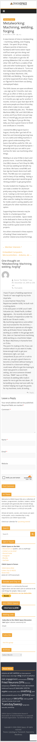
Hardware (31, 686)
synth (31, 699)
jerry (19, 34)
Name (5, 440)
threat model (16, 701)
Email (4, 451)
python (4, 699)
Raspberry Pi (9, 699)
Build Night (14, 676)
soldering (26, 699)
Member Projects (9, 19)
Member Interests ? (12, 247)
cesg (19, 675)
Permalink (18, 288)
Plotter (20, 695)
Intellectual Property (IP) (8, 688)
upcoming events (24, 522)
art (9, 673)
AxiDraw (4, 676)
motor (18, 691)
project (33, 695)
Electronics (27, 683)
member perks (12, 691)
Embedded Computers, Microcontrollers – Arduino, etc (17, 253)
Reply (31, 392)
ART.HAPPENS (14, 673)
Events (13, 685)
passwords (9, 695)
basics (8, 676)
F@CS (19, 686)
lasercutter (19, 688)
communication (22, 679)
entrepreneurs (6, 686)
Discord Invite (7, 553)
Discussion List (8, 549)
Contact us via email (9, 551)
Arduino (4, 673)
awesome (28, 673)
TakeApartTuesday (7, 701)
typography (26, 705)
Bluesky (5, 558)
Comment (6, 409)
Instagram (6, 556)
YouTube (6, 560)
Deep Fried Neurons (18, 680)
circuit (24, 676)
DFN (21, 682)
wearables (5, 707)
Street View (5, 573)
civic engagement (10, 679)
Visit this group (8, 642)
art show (22, 673)
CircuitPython (30, 676)
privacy (26, 694)
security (18, 698)
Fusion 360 (24, 686)
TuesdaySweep (12, 704)
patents (15, 695)
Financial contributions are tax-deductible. (17, 593)
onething (26, 691)
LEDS (25, 688)
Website (5, 463)
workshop (11, 707)
